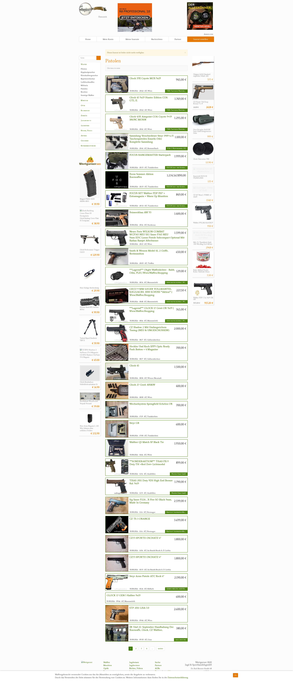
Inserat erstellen (200, 39)
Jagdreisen (134, 662)
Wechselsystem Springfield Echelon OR (150, 403)
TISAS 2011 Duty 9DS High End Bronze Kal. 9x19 (151, 482)
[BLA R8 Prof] (135, 17)
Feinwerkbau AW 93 (140, 212)
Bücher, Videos (86, 130)
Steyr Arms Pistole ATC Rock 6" (146, 576)
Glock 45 (134, 365)
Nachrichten (156, 39)
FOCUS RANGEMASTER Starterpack (150, 154)
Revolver (84, 92)
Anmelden (208, 34)
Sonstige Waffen (87, 95)
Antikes (84, 136)
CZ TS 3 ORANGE (139, 518)
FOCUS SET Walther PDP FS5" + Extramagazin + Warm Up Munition (148, 195)
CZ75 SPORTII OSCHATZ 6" (145, 537)
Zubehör (84, 115)
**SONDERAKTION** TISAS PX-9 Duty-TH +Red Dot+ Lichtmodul (149, 463)
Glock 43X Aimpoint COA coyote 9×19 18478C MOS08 (150, 118)
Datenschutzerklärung (178, 677)
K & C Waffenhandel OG (176, 148)
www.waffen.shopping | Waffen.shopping (177, 282)
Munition (84, 100)
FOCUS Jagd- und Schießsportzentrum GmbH (177, 168)
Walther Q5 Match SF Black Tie (146, 442)
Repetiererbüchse (88, 79)
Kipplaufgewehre (88, 72)
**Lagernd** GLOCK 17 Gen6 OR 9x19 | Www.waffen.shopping (151, 310)
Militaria (84, 85)
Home (88, 39)
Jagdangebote (86, 120)
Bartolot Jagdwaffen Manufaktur (177, 512)
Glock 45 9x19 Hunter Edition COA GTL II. (148, 99)
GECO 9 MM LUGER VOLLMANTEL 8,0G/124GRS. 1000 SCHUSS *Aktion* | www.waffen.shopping (150, 292)
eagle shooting (181, 640)
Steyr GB (134, 423)
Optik (83, 105)
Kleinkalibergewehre (89, 75)
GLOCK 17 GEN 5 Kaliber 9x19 (123, 595)
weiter (160, 648)
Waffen (84, 64)
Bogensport (85, 110)
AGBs (157, 668)
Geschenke (84, 141)
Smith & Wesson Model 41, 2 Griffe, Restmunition (148, 252)
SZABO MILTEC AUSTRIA (176, 589)
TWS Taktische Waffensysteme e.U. (177, 91)
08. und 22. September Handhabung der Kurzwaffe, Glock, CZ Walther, (151, 628)
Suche (157, 662)
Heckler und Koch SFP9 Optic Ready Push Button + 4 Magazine (149, 348)
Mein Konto (108, 39)
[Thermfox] (200, 16)
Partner (178, 39)
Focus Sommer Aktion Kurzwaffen (141, 176)
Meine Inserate (132, 39)
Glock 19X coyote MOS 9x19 (145, 78)
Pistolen (84, 89)
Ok (235, 675)
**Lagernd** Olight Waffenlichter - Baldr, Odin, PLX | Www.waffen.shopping (152, 271)
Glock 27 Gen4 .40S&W (142, 384)
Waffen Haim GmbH (178, 474)
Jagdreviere (85, 125)
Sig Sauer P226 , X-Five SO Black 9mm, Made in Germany (150, 501)
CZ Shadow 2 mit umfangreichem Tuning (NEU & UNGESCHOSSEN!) (149, 329)
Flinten (84, 69)
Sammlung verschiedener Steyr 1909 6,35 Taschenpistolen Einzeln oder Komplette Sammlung (151, 138)
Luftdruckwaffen (87, 82)
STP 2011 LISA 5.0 (139, 607)
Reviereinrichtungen (88, 146)
